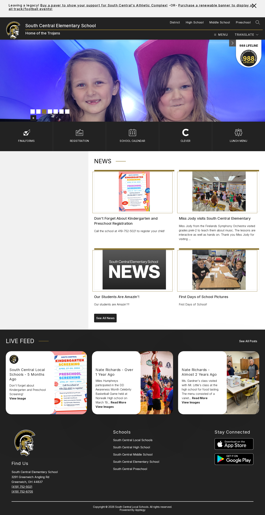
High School (195, 22)
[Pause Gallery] (33, 118)
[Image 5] (56, 111)
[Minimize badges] (232, 43)
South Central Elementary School (136, 461)
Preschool (243, 22)
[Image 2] (38, 111)
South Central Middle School (133, 454)
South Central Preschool (130, 469)
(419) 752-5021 (22, 487)
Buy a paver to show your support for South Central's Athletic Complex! (104, 5)
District (175, 22)
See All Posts (248, 341)
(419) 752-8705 (22, 491)
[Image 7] (67, 111)
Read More (118, 402)
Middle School (219, 22)
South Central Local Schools (133, 440)
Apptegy (140, 509)
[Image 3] (44, 111)
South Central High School (131, 447)
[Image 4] (50, 111)
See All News (105, 318)
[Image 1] (32, 111)
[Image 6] (61, 111)
